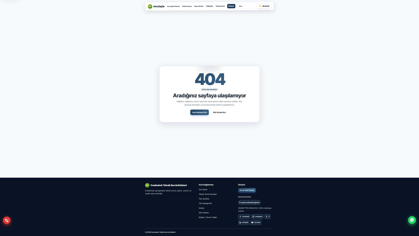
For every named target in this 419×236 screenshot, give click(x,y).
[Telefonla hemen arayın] (6, 220)
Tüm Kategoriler (205, 203)
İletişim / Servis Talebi (208, 217)
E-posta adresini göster (249, 202)
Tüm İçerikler (204, 199)
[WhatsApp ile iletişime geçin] (412, 220)
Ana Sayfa (203, 189)
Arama (201, 208)
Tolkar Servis (187, 6)
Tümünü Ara (220, 6)
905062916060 (244, 197)
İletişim (231, 6)
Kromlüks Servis (173, 6)
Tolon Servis (198, 6)
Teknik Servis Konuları (208, 194)
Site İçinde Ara (219, 112)
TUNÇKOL (209, 6)
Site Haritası (204, 213)
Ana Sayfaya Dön (199, 112)
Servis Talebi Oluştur (247, 190)
